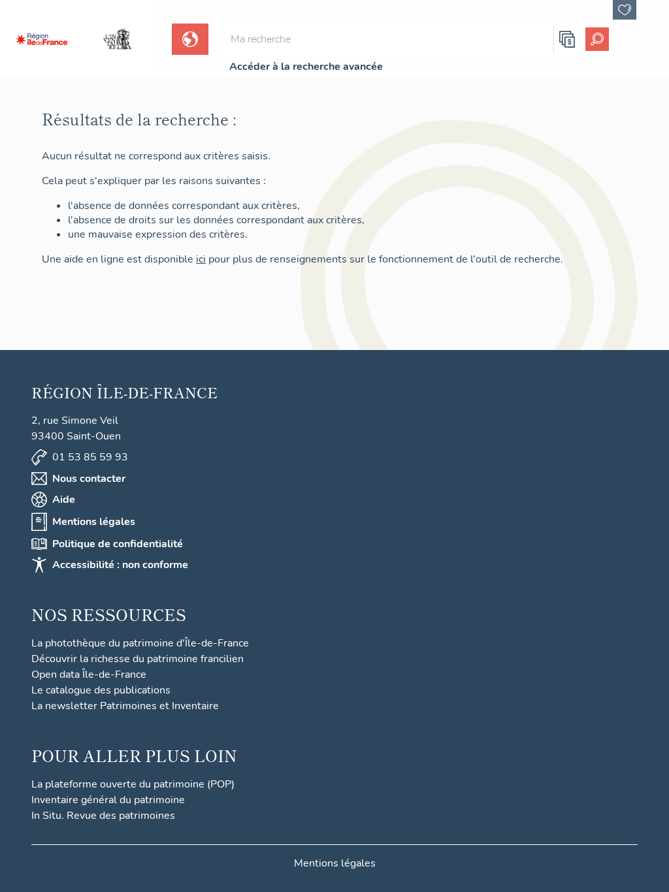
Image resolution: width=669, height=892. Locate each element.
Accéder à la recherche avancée (306, 66)
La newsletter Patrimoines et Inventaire (125, 706)
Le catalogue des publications (101, 690)
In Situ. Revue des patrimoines (103, 815)
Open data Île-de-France (88, 674)
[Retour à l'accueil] (42, 39)
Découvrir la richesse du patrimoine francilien (137, 659)
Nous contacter (88, 478)
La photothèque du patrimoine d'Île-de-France (140, 643)
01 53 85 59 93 (90, 457)
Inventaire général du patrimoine (108, 800)
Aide (63, 499)
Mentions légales (93, 522)
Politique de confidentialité (117, 544)
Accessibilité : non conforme (120, 565)
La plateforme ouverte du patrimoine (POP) (133, 784)
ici (201, 259)
